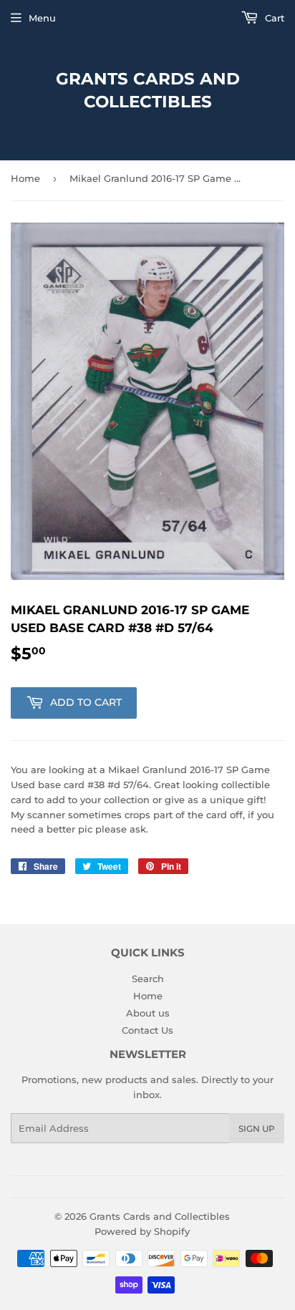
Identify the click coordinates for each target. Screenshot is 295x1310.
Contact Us (147, 1030)
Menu (42, 18)
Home (25, 178)
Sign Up (256, 1128)
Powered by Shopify (142, 1231)
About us (148, 1013)
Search (148, 978)
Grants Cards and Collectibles (148, 90)
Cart (273, 18)
